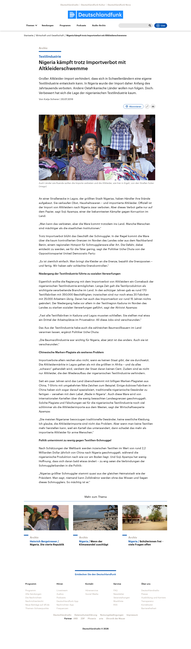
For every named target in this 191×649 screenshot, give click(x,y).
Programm (65, 25)
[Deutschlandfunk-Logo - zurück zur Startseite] (95, 15)
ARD (75, 618)
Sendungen (48, 25)
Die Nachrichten (33, 597)
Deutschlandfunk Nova (119, 4)
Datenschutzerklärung (85, 615)
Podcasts (81, 25)
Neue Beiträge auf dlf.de (37, 604)
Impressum (132, 615)
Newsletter (118, 594)
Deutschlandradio (69, 4)
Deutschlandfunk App (67, 601)
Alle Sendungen (33, 594)
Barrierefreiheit (148, 608)
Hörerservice (91, 590)
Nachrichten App (65, 604)
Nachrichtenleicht (34, 601)
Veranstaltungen (121, 597)
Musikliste (118, 601)
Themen (30, 25)
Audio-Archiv (99, 25)
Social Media (91, 594)
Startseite (28, 35)
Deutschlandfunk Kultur (93, 4)
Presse (144, 594)
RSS (115, 604)
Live (163, 26)
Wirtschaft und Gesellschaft (50, 35)
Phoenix (92, 618)
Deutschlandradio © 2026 (96, 628)
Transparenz (147, 601)
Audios (60, 594)
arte (101, 618)
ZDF (83, 618)
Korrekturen (147, 604)
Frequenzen (62, 608)
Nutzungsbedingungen (112, 615)
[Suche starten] (150, 25)
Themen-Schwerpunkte (37, 608)
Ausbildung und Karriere (153, 597)
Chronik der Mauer (115, 618)
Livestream (62, 590)
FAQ (115, 590)
